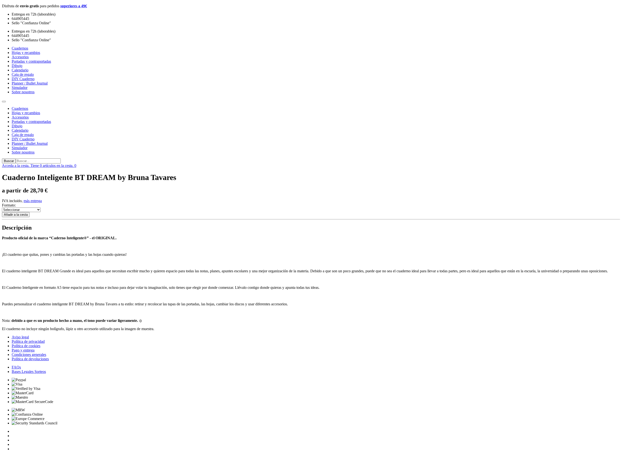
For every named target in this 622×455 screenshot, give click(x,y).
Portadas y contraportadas (31, 122)
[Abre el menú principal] (4, 101)
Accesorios (20, 117)
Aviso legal (20, 337)
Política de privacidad (28, 341)
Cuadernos (20, 108)
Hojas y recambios (26, 113)
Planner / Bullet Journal (30, 143)
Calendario (20, 130)
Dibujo (17, 126)
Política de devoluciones (30, 359)
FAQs (16, 367)
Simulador (19, 148)
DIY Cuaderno (23, 139)
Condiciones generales (29, 354)
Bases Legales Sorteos (29, 371)
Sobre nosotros (23, 152)
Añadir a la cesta (16, 214)
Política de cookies (26, 346)
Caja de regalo (23, 135)
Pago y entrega (23, 350)
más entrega (33, 201)
